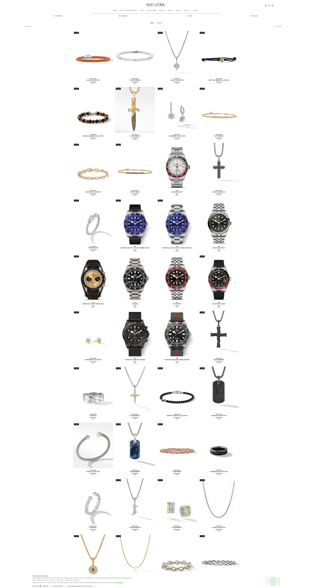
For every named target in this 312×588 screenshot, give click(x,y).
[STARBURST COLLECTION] (177, 110)
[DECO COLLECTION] (219, 166)
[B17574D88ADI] (219, 110)
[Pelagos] (135, 277)
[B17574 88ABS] (135, 166)
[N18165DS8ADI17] (135, 389)
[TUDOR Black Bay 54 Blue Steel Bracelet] (177, 221)
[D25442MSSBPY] (135, 445)
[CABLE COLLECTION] (177, 54)
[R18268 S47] (93, 501)
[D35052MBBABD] (219, 333)
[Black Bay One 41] (219, 221)
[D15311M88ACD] (135, 110)
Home (151, 23)
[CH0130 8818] (135, 557)
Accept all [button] (273, 578)
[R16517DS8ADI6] (93, 221)
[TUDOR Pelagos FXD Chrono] (135, 333)
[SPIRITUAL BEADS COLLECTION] (219, 54)
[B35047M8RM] (177, 445)
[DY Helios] (93, 389)
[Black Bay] (177, 277)
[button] (265, 5)
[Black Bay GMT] (177, 166)
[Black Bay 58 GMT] (219, 277)
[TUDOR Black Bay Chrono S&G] (93, 277)
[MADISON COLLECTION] (93, 166)
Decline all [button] (273, 584)
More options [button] (273, 581)
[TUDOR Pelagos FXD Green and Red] (177, 333)
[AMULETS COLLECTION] (93, 557)
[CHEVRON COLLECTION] (219, 389)
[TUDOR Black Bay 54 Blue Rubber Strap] (135, 221)
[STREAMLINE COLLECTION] (219, 445)
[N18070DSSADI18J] (135, 501)
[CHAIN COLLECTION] (93, 54)
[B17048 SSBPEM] (135, 54)
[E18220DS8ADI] (177, 501)
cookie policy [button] (119, 582)
